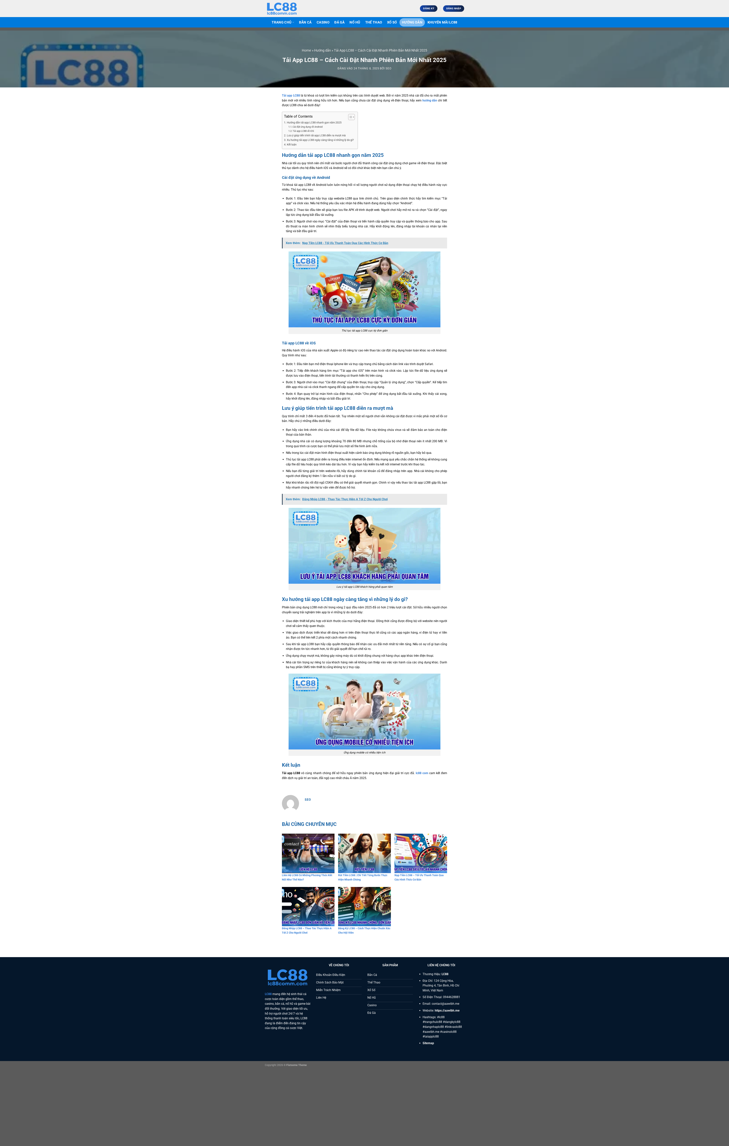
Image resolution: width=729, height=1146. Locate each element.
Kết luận (292, 144)
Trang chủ (281, 22)
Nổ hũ (355, 22)
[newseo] (284, 8)
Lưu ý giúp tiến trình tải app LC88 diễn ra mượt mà (316, 135)
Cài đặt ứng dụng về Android (308, 126)
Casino (323, 22)
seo (388, 68)
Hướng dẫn (412, 22)
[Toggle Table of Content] (349, 117)
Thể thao (373, 22)
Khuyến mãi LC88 (442, 22)
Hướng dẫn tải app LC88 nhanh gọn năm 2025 (314, 122)
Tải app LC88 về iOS (303, 131)
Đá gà (339, 22)
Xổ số (392, 22)
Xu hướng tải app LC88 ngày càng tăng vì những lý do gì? (320, 140)
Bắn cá (305, 22)
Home (306, 50)
